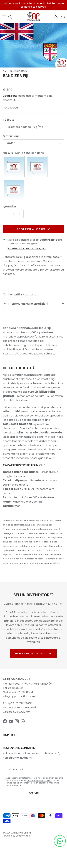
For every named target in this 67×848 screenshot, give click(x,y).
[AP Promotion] (33, 16)
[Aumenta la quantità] (20, 214)
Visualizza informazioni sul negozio (27, 248)
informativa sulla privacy (39, 780)
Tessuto (8, 120)
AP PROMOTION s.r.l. (21, 832)
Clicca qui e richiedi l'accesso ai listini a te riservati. (42, 5)
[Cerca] (12, 17)
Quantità (9, 206)
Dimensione (11, 136)
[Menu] (4, 17)
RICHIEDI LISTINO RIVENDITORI (33, 653)
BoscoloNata (23, 835)
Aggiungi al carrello (33, 229)
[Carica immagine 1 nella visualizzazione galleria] (33, 45)
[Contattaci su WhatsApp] (60, 841)
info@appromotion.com (19, 696)
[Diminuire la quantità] (6, 214)
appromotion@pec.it (23, 707)
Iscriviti (33, 793)
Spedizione (10, 96)
